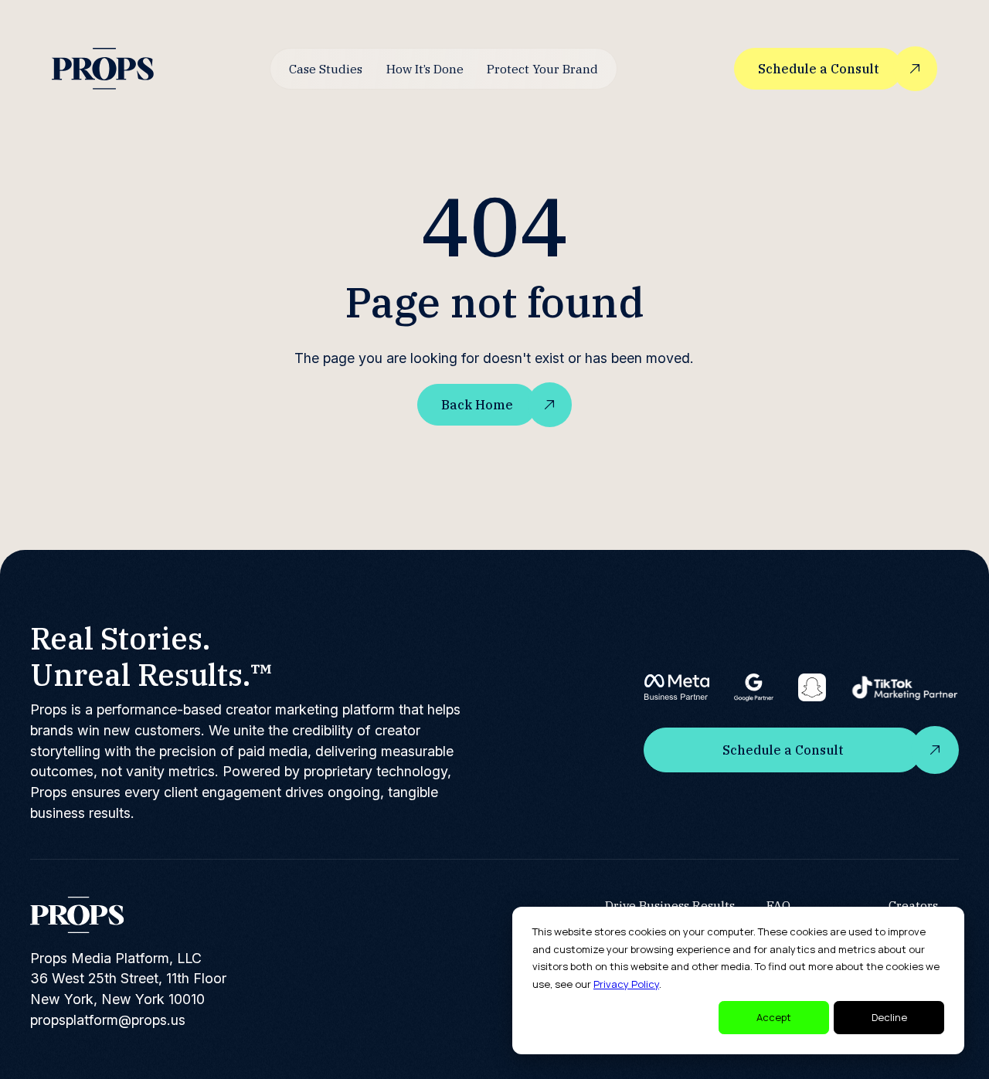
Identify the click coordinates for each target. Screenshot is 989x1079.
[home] (103, 68)
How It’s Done (425, 68)
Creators (913, 905)
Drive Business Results (670, 905)
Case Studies (325, 68)
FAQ (778, 905)
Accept (773, 1017)
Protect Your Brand (542, 68)
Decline (889, 1017)
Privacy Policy (626, 984)
